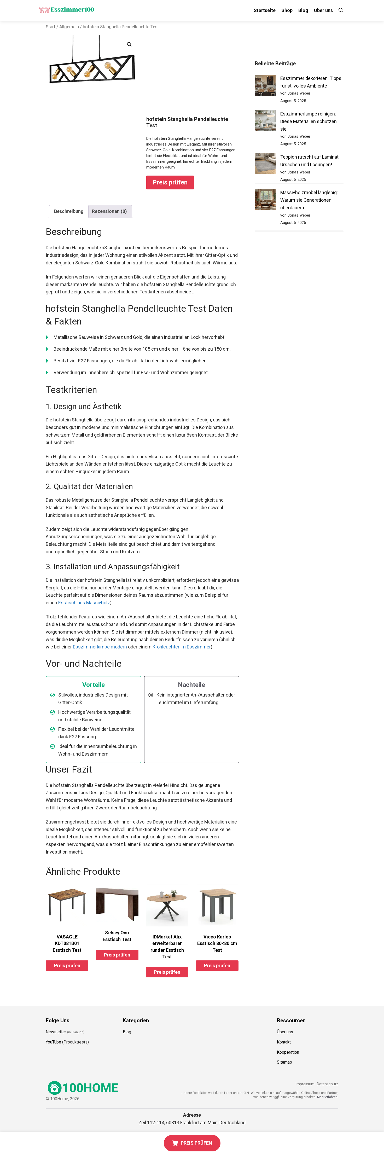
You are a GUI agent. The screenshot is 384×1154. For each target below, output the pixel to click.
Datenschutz (327, 1084)
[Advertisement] (192, 76)
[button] (129, 44)
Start (50, 26)
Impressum (305, 1084)
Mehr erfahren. (327, 1097)
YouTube (53, 1042)
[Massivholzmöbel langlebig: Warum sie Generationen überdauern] (265, 200)
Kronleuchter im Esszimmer (182, 647)
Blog (303, 10)
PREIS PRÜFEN (196, 1143)
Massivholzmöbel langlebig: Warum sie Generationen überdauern (309, 200)
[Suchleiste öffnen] (341, 10)
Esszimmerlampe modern (100, 647)
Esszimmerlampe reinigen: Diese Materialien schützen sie (308, 121)
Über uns (323, 10)
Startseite (265, 10)
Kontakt (284, 1042)
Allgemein (69, 26)
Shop (287, 10)
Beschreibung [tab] (69, 211)
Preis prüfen (170, 182)
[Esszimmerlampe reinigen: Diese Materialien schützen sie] (265, 122)
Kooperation (288, 1052)
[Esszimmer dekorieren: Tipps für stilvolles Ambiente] (265, 86)
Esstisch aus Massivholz (84, 602)
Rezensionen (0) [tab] (109, 211)
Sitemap (284, 1062)
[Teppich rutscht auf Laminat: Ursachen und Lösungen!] (265, 165)
